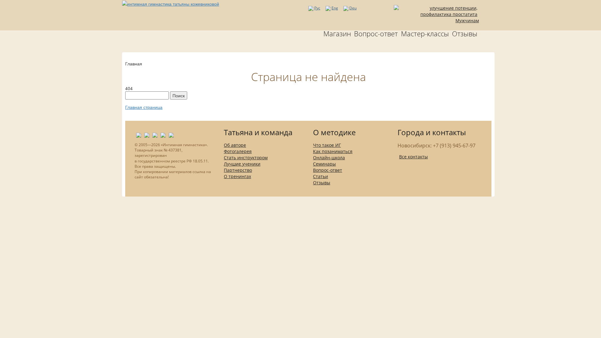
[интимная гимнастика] (170, 3)
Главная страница (143, 107)
